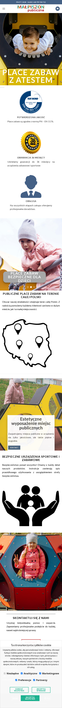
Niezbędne (13, 673)
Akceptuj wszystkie (30, 698)
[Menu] (3, 8)
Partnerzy (41, 680)
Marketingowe (50, 673)
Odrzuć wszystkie (19, 690)
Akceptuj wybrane (41, 690)
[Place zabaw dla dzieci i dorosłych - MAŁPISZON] (31, 8)
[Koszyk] (58, 9)
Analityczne (30, 673)
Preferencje (24, 680)
